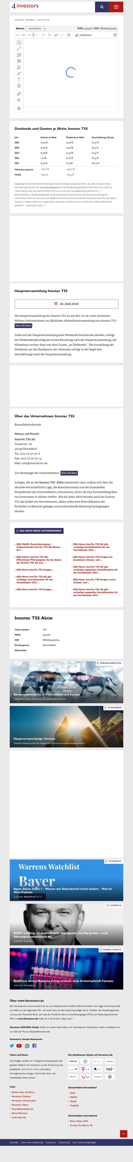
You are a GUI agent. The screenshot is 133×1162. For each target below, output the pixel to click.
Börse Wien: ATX (79, 1121)
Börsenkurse (30, 20)
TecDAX (74, 1105)
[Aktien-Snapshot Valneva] (98, 1076)
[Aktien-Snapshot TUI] (85, 1076)
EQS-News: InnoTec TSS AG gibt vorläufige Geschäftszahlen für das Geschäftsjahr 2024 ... (91, 547)
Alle (116, 7)
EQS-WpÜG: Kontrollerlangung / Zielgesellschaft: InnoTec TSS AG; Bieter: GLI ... (39, 547)
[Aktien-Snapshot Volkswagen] (110, 1076)
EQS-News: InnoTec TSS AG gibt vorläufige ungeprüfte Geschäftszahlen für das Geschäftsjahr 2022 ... (95, 592)
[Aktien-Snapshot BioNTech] (98, 1061)
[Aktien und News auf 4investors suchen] (102, 7)
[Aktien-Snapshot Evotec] (98, 1069)
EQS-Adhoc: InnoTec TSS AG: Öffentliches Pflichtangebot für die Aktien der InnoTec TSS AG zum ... (39, 560)
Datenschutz (64, 1142)
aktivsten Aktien (32, 1069)
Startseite (14, 1142)
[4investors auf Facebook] (34, 1046)
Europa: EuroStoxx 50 (81, 1125)
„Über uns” (66, 1018)
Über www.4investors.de (32, 1142)
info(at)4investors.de (39, 1031)
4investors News (20, 1104)
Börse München (20, 1113)
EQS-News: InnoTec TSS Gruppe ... (35, 569)
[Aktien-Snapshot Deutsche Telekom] (85, 1069)
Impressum (51, 1142)
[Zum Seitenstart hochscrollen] (123, 1133)
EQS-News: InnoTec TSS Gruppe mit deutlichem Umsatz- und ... (92, 558)
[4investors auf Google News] (27, 1046)
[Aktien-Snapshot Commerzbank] (110, 1061)
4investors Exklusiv (21, 1096)
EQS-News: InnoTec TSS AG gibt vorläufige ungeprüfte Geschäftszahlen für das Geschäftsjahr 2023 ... (95, 569)
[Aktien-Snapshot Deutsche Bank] (73, 1069)
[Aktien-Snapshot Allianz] (73, 1061)
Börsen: (20, 28)
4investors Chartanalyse (24, 1100)
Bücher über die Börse (23, 1092)
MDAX (73, 1097)
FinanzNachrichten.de (22, 1108)
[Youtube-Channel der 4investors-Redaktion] (19, 1046)
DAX (72, 1092)
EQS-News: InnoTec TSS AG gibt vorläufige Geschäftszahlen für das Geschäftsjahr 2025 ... (35, 579)
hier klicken (23, 326)
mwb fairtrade (19, 1117)
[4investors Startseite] (24, 6)
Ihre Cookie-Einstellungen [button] (84, 1142)
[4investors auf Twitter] (12, 1046)
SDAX (73, 1101)
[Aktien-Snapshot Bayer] (85, 1061)
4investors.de (19, 20)
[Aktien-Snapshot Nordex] (73, 1076)
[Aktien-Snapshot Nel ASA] (110, 1069)
